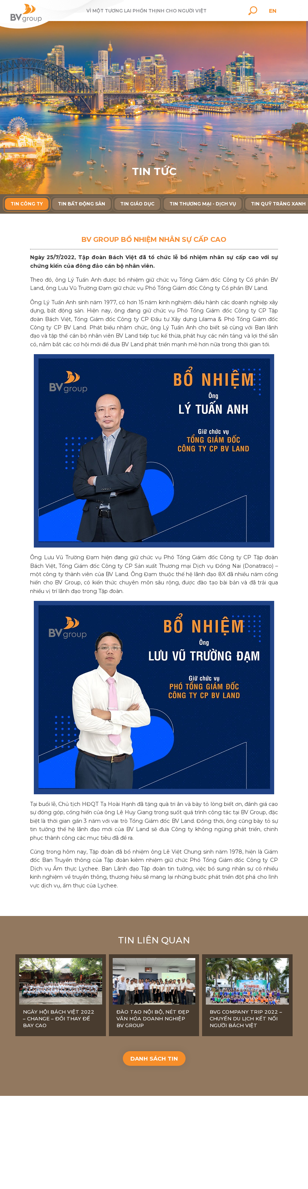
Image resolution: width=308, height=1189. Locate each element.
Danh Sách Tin (154, 1058)
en (272, 11)
